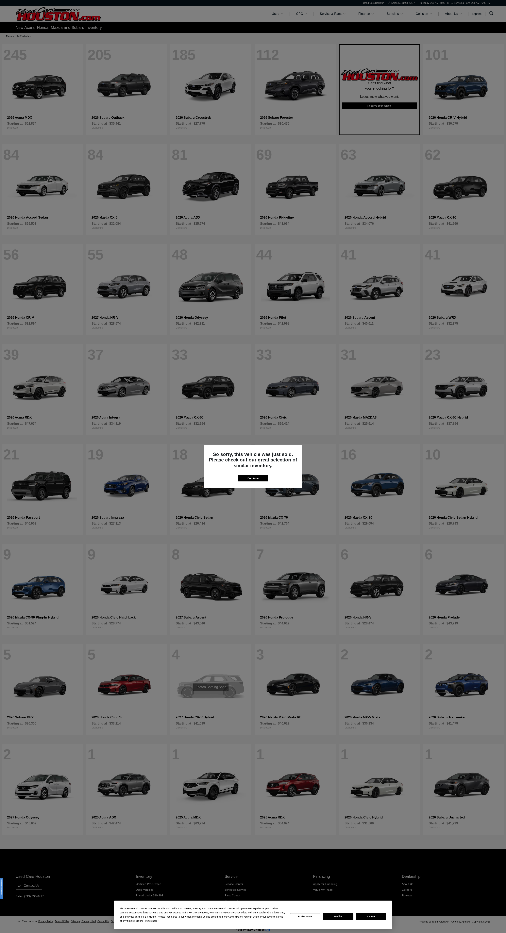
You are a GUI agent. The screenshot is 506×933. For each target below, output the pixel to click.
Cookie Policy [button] (235, 916)
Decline (338, 916)
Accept (371, 916)
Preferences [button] (151, 921)
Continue (253, 478)
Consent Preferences (2, 888)
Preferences (305, 916)
